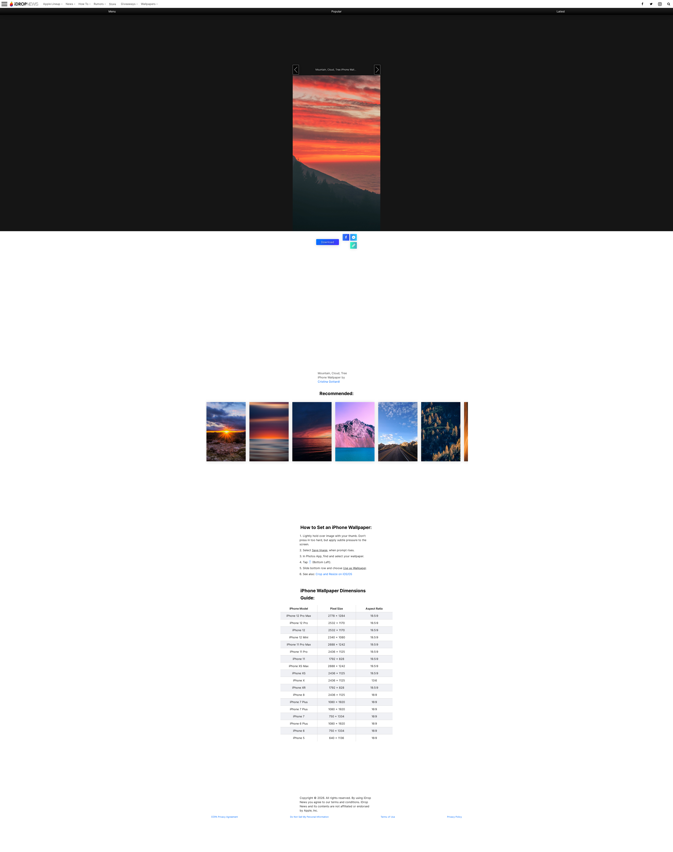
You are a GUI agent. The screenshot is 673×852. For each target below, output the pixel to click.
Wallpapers (148, 4)
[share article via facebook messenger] (353, 237)
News (69, 4)
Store (112, 4)
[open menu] (4, 4)
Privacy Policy (454, 817)
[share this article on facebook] (346, 237)
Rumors (99, 4)
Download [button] (327, 242)
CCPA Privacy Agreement (224, 817)
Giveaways (128, 4)
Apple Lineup (51, 4)
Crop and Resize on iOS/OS (334, 574)
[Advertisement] (336, 39)
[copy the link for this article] (353, 245)
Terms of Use (388, 817)
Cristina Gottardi (329, 381)
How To (83, 4)
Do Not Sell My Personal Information (309, 817)
